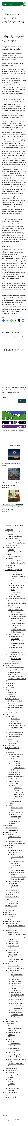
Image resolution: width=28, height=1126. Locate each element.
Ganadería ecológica (17, 754)
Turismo (10, 805)
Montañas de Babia (11, 905)
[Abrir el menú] (2, 9)
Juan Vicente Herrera (18, 1003)
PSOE (9, 1019)
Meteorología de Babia (12, 897)
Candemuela (12, 1072)
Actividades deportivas (12, 547)
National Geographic (14, 1055)
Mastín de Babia (19, 768)
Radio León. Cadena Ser (16, 1057)
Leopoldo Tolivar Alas (15, 541)
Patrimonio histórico (11, 923)
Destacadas (18, 336)
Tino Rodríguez (16, 1017)
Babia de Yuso (12, 685)
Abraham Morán (13, 932)
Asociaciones (9, 665)
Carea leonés (18, 765)
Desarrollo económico (12, 748)
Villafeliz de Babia (13, 1088)
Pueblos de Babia (10, 1070)
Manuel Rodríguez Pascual (16, 543)
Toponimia (11, 696)
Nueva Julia (14, 903)
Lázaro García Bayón (18, 1006)
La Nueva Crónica (13, 1046)
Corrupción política (14, 966)
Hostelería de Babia (14, 774)
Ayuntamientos (13, 572)
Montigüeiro (12, 908)
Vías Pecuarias (15, 772)
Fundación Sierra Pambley (16, 843)
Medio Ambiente (10, 848)
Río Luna (10, 894)
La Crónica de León (14, 1043)
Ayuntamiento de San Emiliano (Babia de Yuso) (18, 587)
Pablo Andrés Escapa (18, 725)
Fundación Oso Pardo (15, 841)
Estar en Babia (12, 692)
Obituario (8, 919)
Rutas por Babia (16, 821)
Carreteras (14, 785)
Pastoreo (14, 759)
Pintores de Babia (13, 741)
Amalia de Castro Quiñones (17, 934)
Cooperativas (12, 750)
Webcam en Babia (10, 1097)
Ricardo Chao (12, 545)
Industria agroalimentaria (16, 776)
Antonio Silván (15, 979)
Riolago (10, 1081)
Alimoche (14, 883)
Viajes (13, 823)
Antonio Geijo (12, 939)
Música (10, 739)
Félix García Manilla (14, 941)
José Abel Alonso (13, 946)
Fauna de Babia (13, 890)
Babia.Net (5, 1116)
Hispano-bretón (16, 756)
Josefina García (13, 950)
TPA (9, 1066)
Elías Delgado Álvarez (15, 536)
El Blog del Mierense (14, 1028)
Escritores (11, 716)
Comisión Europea (14, 596)
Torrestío (11, 1086)
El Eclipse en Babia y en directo (12, 463)
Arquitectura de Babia (12, 663)
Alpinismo (11, 550)
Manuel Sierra (15, 743)
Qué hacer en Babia (11, 1092)
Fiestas (10, 730)
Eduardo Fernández (17, 986)
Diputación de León (14, 607)
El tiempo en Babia (11, 828)
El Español (11, 1035)
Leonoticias (11, 1052)
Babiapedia (8, 690)
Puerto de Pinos (14, 338)
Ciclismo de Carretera (18, 561)
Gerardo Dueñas (16, 992)
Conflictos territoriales (8, 336)
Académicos (9, 530)
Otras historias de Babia (12, 921)
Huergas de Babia (13, 1075)
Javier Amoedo (16, 659)
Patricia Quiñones (16, 1008)
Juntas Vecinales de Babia (16, 634)
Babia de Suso (12, 683)
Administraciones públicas (13, 570)
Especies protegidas (14, 881)
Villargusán (11, 1090)
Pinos (9, 1079)
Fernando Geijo (13, 943)
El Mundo (11, 1037)
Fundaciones (9, 834)
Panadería (14, 779)
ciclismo (10, 558)
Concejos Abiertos (14, 601)
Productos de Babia (11, 1068)
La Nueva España (13, 1048)
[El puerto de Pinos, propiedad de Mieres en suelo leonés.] (14, 55)
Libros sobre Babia (14, 736)
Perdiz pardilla (15, 556)
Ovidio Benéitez (13, 957)
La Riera (10, 1077)
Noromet (8, 912)
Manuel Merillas (13, 952)
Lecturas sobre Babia (15, 734)
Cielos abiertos (13, 901)
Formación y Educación (15, 732)
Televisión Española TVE (16, 1063)
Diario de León (12, 1026)
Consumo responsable (15, 850)
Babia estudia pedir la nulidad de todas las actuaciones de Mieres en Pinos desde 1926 (13, 507)
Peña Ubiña (11, 910)
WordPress (17, 1120)
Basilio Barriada (16, 981)
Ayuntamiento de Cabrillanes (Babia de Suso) (18, 576)
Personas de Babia (11, 930)
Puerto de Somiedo (17, 705)
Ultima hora (11, 917)
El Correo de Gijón (14, 1032)
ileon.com (11, 1041)
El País (10, 1039)
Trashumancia (18, 761)
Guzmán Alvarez (13, 538)
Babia (6, 681)
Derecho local (9, 745)
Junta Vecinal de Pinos (18, 641)
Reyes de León (9, 1095)
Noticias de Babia (10, 914)
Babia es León (9, 687)
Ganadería (11, 752)
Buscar (4, 397)
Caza (9, 554)
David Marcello (16, 983)
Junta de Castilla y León (15, 610)
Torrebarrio (11, 1084)
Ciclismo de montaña (18, 563)
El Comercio (12, 1030)
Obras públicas (16, 801)
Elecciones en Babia (11, 830)
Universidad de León (14, 661)
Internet (10, 803)
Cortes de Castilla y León (16, 968)
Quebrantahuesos (17, 888)
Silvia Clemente (16, 1010)
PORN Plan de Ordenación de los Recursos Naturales (17, 868)
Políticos (10, 972)
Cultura (7, 714)
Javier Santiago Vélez (18, 997)
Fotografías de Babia (11, 832)
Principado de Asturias (15, 652)
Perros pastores (16, 763)
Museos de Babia (16, 819)
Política (7, 963)
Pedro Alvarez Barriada (15, 959)
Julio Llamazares (16, 723)
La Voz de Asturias (14, 1050)
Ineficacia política (13, 970)
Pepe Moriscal (12, 961)
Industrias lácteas (13, 781)
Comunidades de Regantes (16, 598)
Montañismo (12, 565)
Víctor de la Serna (17, 727)
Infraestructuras (13, 783)
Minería (7, 899)
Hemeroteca (5, 338)
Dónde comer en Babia (18, 812)
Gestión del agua (13, 892)
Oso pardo (14, 885)
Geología (11, 694)
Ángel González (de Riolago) (17, 937)
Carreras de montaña (15, 552)
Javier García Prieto (17, 994)
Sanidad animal (16, 770)
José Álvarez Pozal (14, 948)
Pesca (10, 567)
